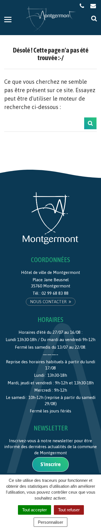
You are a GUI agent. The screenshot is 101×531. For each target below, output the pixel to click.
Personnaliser (50, 522)
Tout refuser (69, 509)
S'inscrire (50, 464)
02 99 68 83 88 (55, 293)
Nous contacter (49, 301)
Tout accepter (34, 509)
